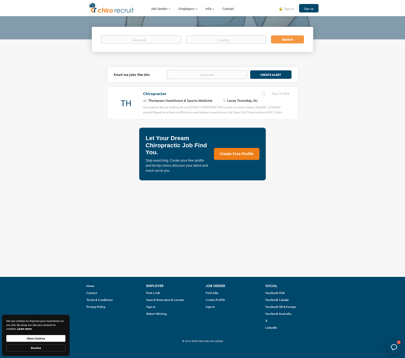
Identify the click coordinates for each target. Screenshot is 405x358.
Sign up (309, 8)
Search (287, 39)
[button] (394, 347)
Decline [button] (36, 348)
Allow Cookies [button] (36, 338)
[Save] (263, 93)
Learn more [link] (24, 328)
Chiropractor (155, 93)
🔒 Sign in (286, 8)
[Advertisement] (202, 240)
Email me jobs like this (132, 74)
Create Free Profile (237, 154)
